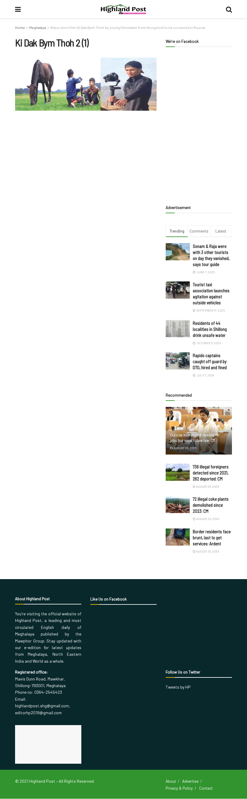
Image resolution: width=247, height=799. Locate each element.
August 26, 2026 (184, 448)
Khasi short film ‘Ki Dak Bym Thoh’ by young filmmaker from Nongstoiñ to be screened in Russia (127, 27)
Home (20, 27)
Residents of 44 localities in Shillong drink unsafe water (210, 329)
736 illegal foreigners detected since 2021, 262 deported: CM (211, 472)
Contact (206, 788)
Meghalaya (37, 27)
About (171, 781)
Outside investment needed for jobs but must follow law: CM (195, 437)
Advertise (190, 781)
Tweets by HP (178, 687)
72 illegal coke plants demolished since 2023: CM (211, 505)
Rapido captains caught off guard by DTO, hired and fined (210, 361)
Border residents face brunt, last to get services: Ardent (212, 537)
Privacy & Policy (179, 788)
